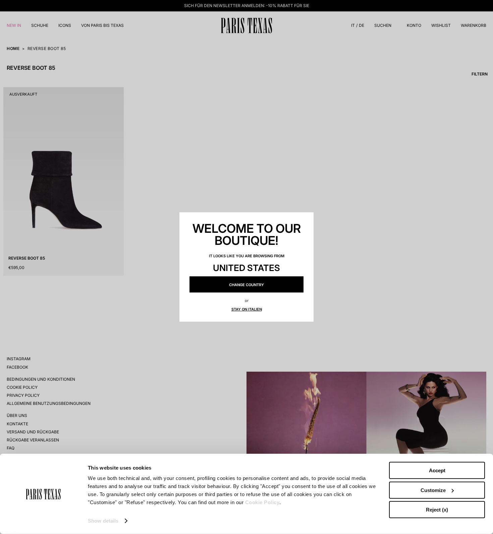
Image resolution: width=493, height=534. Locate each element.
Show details (103, 521)
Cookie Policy (262, 502)
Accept (437, 470)
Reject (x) (437, 510)
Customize (433, 490)
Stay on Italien (246, 309)
